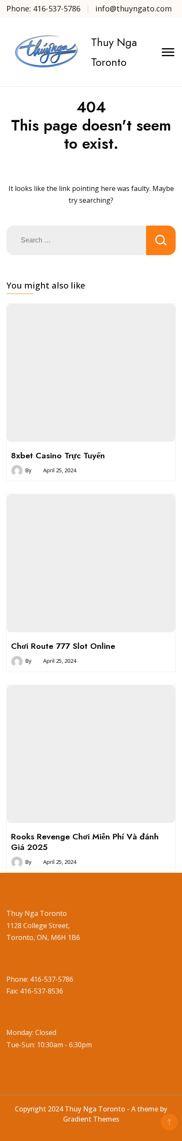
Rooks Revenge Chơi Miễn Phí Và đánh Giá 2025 (85, 841)
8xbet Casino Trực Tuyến (58, 455)
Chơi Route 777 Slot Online (63, 646)
